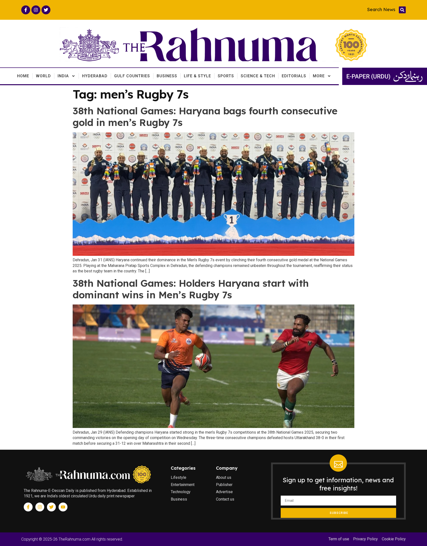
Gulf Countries (132, 76)
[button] (402, 9)
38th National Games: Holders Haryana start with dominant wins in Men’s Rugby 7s (191, 289)
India (63, 76)
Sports (226, 76)
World (43, 76)
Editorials (294, 76)
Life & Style (197, 76)
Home (23, 76)
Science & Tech (258, 76)
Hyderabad (94, 76)
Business (167, 76)
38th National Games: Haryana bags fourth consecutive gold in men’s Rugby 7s (205, 116)
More (319, 76)
